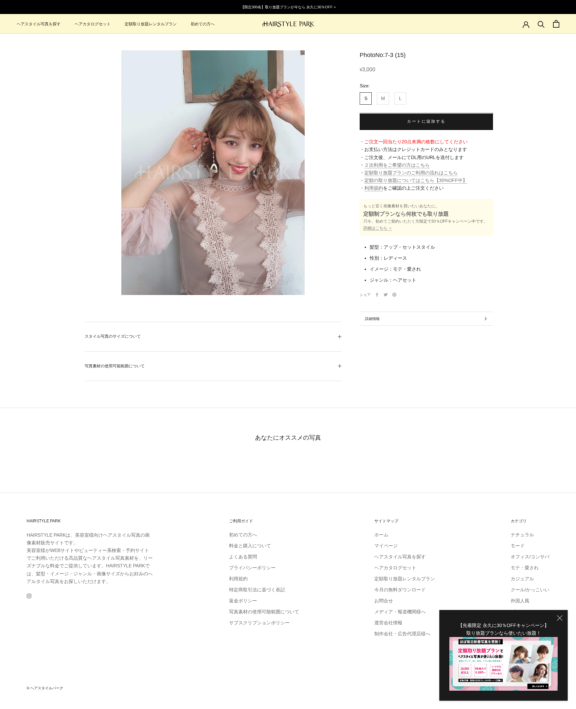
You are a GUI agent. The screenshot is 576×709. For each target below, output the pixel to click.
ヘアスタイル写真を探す (39, 24)
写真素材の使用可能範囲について (115, 366)
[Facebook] (377, 295)
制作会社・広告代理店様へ (402, 633)
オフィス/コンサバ (530, 556)
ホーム (381, 534)
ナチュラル (522, 534)
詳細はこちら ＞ (377, 228)
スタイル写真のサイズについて (113, 336)
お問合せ (383, 600)
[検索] (541, 23)
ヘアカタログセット (93, 24)
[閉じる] (560, 618)
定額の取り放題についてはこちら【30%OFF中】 (415, 180)
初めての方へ (203, 24)
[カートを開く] (556, 24)
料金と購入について (250, 545)
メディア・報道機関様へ (400, 611)
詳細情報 (372, 319)
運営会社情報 (388, 622)
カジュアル (522, 578)
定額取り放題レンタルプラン (151, 24)
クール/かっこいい (530, 589)
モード (518, 545)
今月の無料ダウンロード (400, 589)
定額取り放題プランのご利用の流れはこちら (411, 172)
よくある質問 (243, 556)
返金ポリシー (243, 600)
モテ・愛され (525, 567)
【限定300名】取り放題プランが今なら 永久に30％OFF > (288, 7)
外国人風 (520, 600)
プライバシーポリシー (252, 567)
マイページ (386, 545)
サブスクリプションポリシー (259, 622)
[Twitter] (386, 295)
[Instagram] (29, 596)
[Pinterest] (394, 295)
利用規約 (373, 188)
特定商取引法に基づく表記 (257, 589)
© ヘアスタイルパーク (45, 688)
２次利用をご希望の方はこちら (397, 165)
